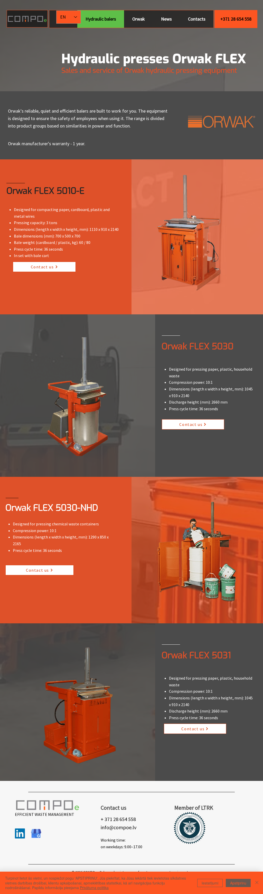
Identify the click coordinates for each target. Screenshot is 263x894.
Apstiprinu (238, 883)
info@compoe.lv (118, 827)
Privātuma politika (94, 887)
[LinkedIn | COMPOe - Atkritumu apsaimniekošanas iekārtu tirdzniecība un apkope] (20, 833)
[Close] (257, 883)
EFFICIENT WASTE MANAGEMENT (44, 814)
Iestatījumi (210, 883)
